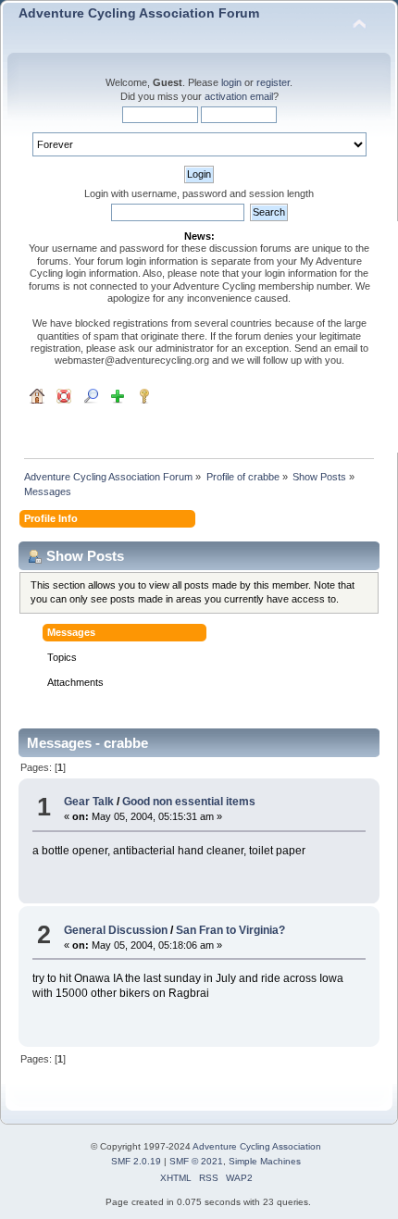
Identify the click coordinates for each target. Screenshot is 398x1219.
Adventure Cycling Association (257, 1146)
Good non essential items (188, 801)
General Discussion (116, 930)
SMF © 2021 (196, 1161)
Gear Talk (89, 801)
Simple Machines (265, 1161)
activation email (239, 96)
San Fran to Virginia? (230, 930)
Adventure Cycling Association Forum (139, 13)
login (231, 82)
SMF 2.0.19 (136, 1161)
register (273, 82)
